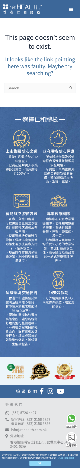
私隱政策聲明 (66, 458)
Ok (40, 463)
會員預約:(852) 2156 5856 (30, 423)
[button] (71, 9)
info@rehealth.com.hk (29, 430)
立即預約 (71, 445)
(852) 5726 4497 (24, 412)
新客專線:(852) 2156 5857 (30, 419)
